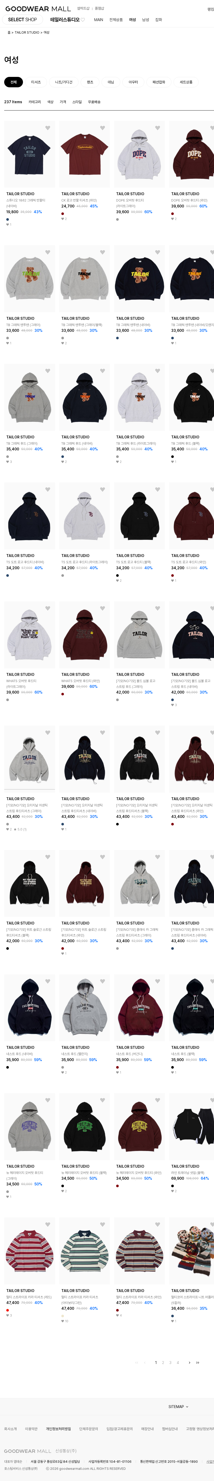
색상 (50, 102)
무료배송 (94, 102)
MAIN (98, 19)
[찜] (48, 128)
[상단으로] (189, 1470)
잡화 (158, 19)
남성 (145, 19)
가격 (63, 102)
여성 (132, 19)
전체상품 (116, 19)
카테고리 (34, 102)
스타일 (77, 102)
